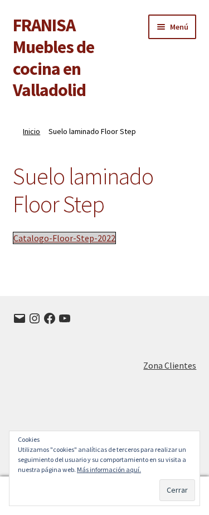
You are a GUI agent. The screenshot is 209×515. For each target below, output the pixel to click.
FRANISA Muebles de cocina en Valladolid (53, 58)
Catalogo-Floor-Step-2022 (64, 238)
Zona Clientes (169, 365)
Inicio (31, 131)
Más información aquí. (109, 469)
